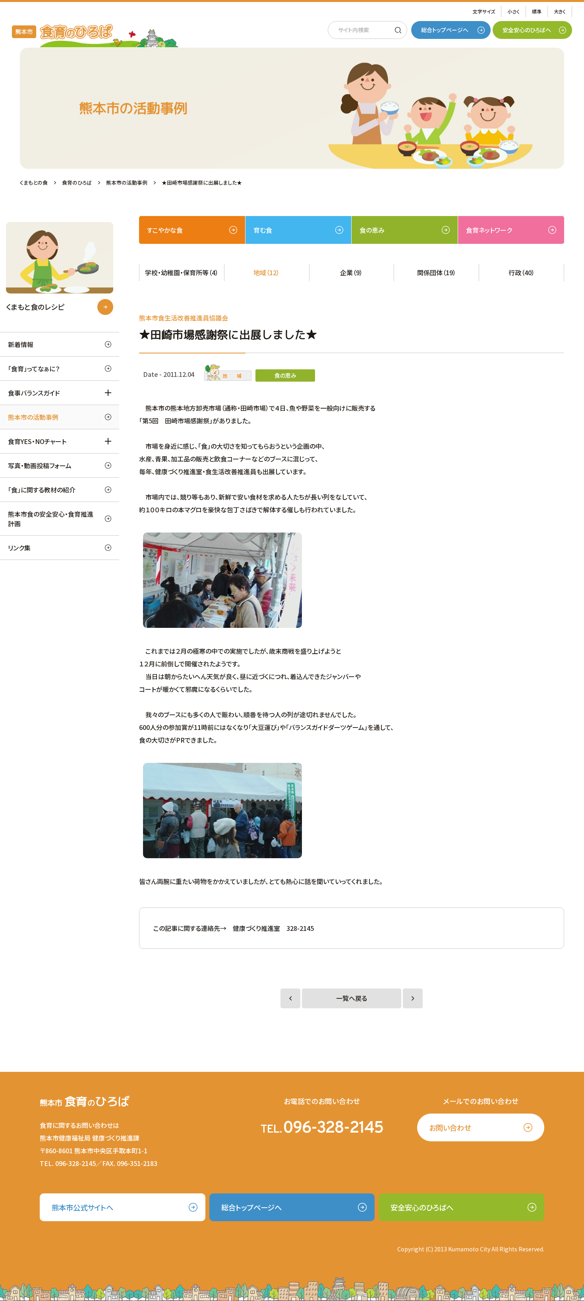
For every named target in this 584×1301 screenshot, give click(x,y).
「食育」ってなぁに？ (34, 368)
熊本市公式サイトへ (82, 1207)
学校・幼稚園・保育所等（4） (182, 272)
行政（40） (522, 272)
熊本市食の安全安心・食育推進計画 (50, 518)
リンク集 (19, 547)
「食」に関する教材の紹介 (41, 489)
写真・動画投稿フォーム (40, 465)
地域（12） (266, 272)
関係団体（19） (436, 272)
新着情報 (20, 344)
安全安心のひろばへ (527, 30)
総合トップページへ (444, 30)
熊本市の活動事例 (33, 417)
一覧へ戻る (351, 998)
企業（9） (351, 272)
